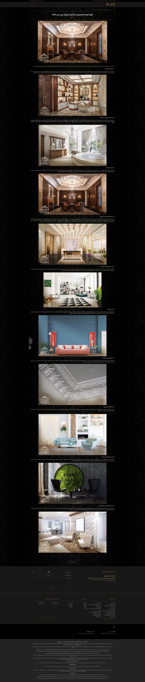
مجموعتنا (85, 604)
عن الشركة (85, 603)
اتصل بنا (85, 608)
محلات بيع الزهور (98, 606)
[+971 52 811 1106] (29, 347)
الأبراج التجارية (99, 607)
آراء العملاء (70, 603)
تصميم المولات (112, 608)
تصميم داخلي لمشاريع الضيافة (110, 615)
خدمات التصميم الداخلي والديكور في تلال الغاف (94, 609)
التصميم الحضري (112, 617)
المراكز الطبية (99, 603)
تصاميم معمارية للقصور (97, 615)
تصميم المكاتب (98, 617)
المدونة (71, 607)
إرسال (51, 588)
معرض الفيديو (70, 604)
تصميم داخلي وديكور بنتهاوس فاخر (95, 604)
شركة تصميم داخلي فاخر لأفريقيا (110, 606)
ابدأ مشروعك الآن (72, 562)
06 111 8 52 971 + (41, 603)
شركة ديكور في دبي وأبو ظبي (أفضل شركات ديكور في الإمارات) (109, 612)
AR (30, 1)
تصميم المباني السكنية (111, 610)
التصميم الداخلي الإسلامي (96, 611)
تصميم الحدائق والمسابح (97, 614)
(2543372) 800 (41, 602)
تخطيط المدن (113, 603)
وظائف (85, 607)
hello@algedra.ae (103, 1)
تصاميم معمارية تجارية (111, 604)
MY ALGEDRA (95, 1)
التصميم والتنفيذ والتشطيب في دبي (109, 614)
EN (31, 1)
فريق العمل (85, 606)
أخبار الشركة (70, 606)
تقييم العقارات (113, 607)
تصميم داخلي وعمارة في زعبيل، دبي (95, 612)
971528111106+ (111, 1)
